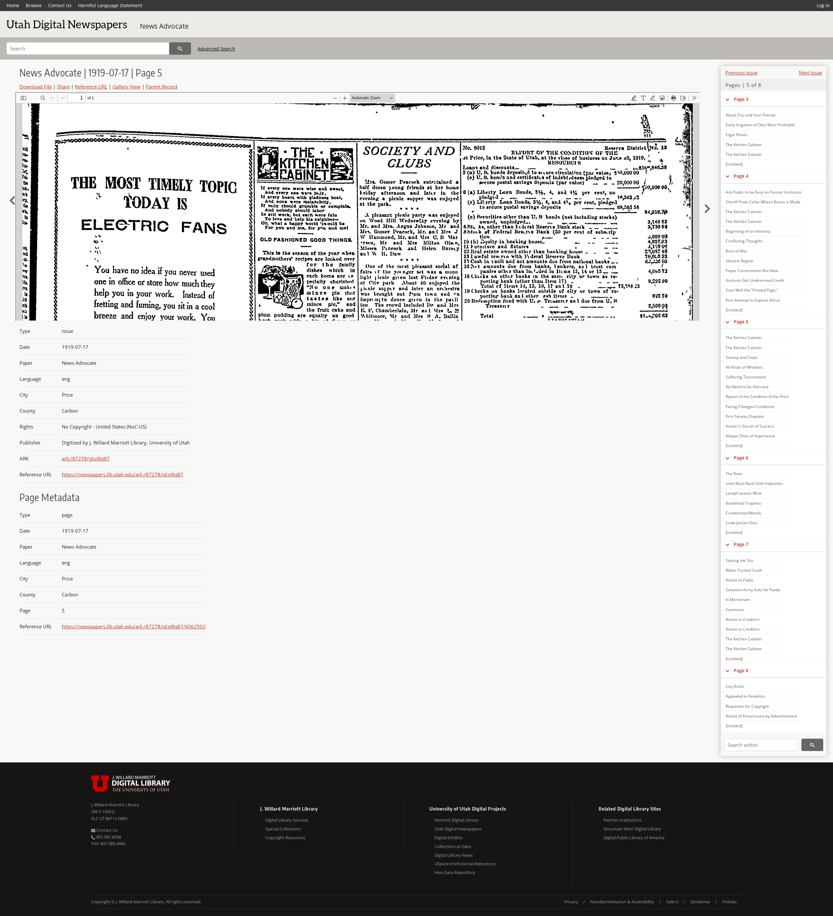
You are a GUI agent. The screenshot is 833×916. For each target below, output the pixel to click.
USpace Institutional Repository (465, 864)
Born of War (736, 251)
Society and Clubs (742, 357)
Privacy (571, 902)
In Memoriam (738, 599)
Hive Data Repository (454, 872)
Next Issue (810, 72)
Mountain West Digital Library (632, 829)
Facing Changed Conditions (750, 406)
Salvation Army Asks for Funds (753, 590)
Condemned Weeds (743, 513)
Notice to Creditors (743, 619)
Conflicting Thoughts (744, 241)
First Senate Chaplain (745, 416)
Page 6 (741, 458)
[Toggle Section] (727, 99)
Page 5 (741, 322)
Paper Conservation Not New (752, 270)
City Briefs (735, 686)
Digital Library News (453, 855)
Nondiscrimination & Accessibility (622, 902)
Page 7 (741, 544)
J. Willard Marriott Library (115, 805)
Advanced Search (216, 49)
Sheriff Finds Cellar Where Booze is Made (763, 202)
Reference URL (91, 86)
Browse (34, 5)
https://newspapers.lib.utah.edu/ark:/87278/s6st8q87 (122, 474)
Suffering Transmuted (745, 377)
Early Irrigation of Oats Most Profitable (760, 125)
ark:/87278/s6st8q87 (86, 458)
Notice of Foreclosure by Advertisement (761, 716)
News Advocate (164, 26)
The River (734, 473)
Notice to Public (740, 580)
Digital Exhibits (448, 838)
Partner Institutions (623, 820)
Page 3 (741, 99)
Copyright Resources (285, 838)
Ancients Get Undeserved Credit (755, 280)
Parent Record (161, 86)
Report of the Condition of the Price (757, 396)
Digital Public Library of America (634, 838)
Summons (735, 609)
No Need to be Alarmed (747, 387)
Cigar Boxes (736, 134)
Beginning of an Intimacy (748, 231)
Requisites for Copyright (747, 706)
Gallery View (127, 86)
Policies (729, 902)
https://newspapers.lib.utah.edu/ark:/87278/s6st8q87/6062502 (134, 626)
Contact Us (60, 5)
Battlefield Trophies (743, 503)
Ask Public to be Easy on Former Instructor (764, 192)
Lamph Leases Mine (744, 493)
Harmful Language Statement (110, 5)
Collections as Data (452, 846)
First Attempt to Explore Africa (753, 300)
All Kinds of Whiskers (744, 367)
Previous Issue (741, 72)
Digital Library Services (286, 820)
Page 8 (741, 670)
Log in (823, 5)
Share (63, 86)
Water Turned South (744, 570)
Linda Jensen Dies (742, 523)
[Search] (180, 48)
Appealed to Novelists (745, 696)
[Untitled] (734, 164)
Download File (36, 86)
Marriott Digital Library (456, 820)
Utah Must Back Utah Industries (754, 483)
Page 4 (741, 176)
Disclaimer (700, 902)
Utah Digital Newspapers (458, 829)
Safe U (672, 902)
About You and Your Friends (751, 115)
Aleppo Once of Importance (750, 436)
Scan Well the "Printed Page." (752, 290)
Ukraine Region (739, 261)
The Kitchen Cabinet (744, 144)
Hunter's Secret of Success (750, 426)
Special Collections (283, 829)
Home (13, 5)
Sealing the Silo (739, 560)
